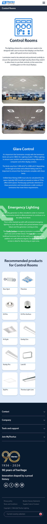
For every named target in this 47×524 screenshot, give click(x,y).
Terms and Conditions (10, 504)
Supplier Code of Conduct (31, 504)
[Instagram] (17, 485)
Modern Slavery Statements (31, 501)
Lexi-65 (32, 234)
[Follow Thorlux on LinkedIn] (6, 485)
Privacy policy (8, 501)
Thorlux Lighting (23, 508)
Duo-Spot (35, 239)
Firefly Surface (11, 231)
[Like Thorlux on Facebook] (11, 485)
